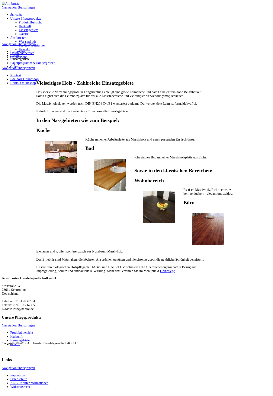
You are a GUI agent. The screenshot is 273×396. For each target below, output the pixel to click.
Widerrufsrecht (20, 387)
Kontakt (24, 49)
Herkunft (25, 26)
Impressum (17, 375)
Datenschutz (18, 379)
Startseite (16, 14)
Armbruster (18, 37)
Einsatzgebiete (28, 30)
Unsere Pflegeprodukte (25, 18)
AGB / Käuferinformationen (29, 383)
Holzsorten (17, 51)
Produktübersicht (30, 22)
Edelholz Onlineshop (24, 79)
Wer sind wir (27, 41)
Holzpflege (167, 271)
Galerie (24, 34)
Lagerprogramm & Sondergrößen (32, 63)
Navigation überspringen (18, 7)
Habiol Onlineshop (23, 83)
